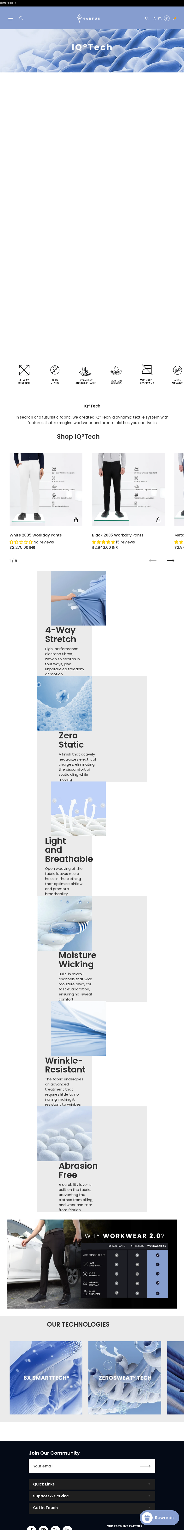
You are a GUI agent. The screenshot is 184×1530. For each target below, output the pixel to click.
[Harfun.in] (88, 18)
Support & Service (51, 1496)
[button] (22, 542)
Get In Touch (45, 1508)
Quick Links (44, 1484)
